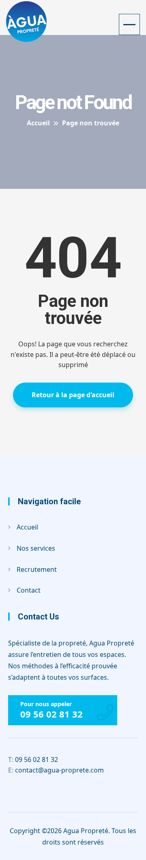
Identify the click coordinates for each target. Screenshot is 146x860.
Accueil (27, 527)
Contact (29, 590)
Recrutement (37, 569)
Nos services (36, 548)
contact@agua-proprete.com (56, 770)
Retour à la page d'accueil (73, 394)
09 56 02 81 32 (51, 714)
